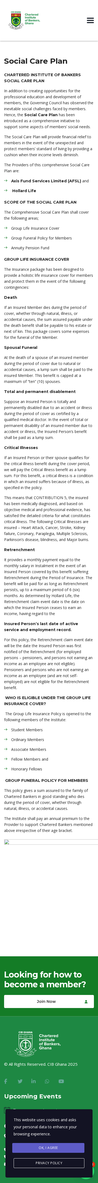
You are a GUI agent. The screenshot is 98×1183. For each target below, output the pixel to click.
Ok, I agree (48, 1147)
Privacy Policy (49, 1163)
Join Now (46, 1001)
